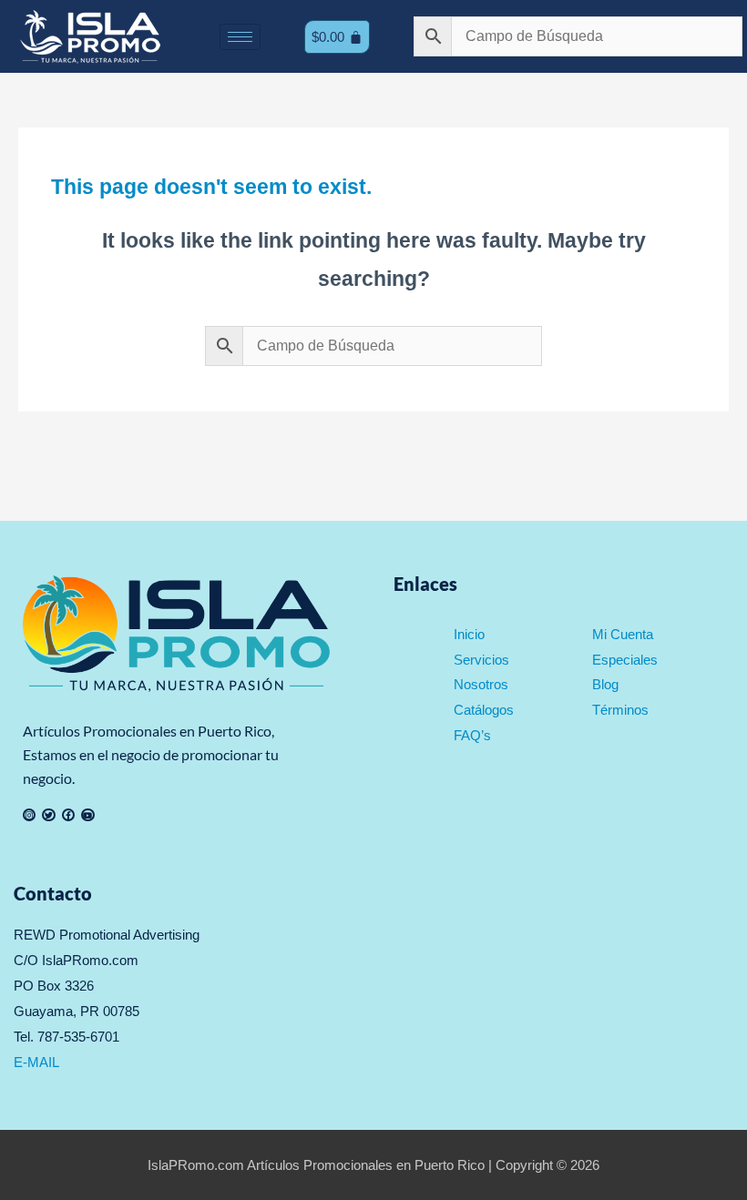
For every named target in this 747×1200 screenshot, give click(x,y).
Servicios (481, 659)
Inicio (469, 634)
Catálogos (484, 709)
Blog (605, 684)
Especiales (625, 659)
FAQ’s (472, 735)
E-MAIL (36, 1062)
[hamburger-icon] (240, 37)
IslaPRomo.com (197, 1165)
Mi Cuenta (622, 634)
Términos (620, 709)
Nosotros (481, 684)
